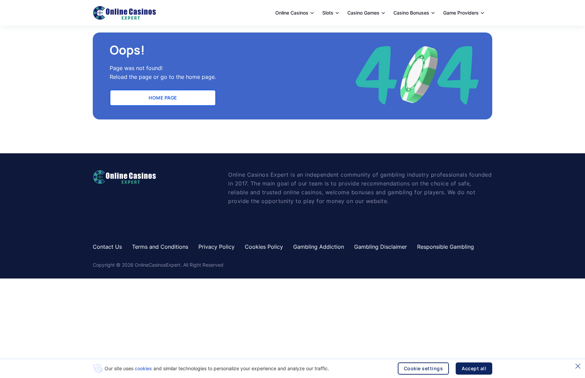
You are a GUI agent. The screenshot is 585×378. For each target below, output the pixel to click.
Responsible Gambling (445, 246)
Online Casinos (291, 13)
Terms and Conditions (160, 246)
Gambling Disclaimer (380, 246)
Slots (327, 13)
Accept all (474, 368)
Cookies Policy (264, 246)
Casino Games (363, 13)
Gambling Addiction (318, 246)
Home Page (163, 97)
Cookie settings (423, 368)
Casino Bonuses (411, 13)
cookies (143, 368)
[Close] (578, 366)
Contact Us (107, 246)
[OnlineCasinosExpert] (124, 13)
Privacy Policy (216, 246)
